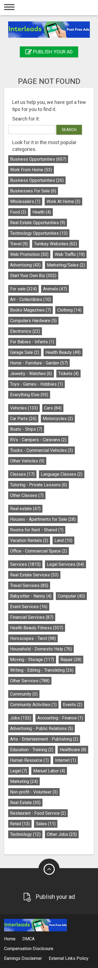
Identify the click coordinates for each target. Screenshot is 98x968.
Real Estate (25, 802)
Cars (53, 408)
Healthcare (73, 749)
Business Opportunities (38, 159)
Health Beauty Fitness (36, 627)
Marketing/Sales (66, 265)
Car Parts (23, 418)
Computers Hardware (33, 320)
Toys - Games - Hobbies (36, 384)
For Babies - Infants (32, 341)
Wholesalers (25, 201)
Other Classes (27, 495)
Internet (65, 760)
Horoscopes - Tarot (33, 638)
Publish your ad (52, 52)
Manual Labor (49, 770)
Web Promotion (29, 254)
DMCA (28, 938)
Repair (70, 659)
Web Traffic (70, 254)
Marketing (24, 781)
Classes (22, 474)
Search (69, 130)
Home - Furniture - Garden (39, 363)
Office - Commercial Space (38, 551)
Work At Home (63, 201)
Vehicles (24, 408)
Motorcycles (58, 418)
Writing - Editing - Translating (42, 670)
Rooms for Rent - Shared (36, 529)
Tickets (68, 373)
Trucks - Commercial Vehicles (41, 450)
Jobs (20, 718)
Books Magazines (30, 310)
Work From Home (31, 169)
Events (72, 704)
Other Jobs (62, 834)
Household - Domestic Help (41, 649)
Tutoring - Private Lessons (38, 484)
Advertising (25, 265)
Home (10, 938)
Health (41, 212)
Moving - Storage (32, 659)
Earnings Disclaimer (23, 958)
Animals (55, 288)
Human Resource (29, 760)
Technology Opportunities (39, 233)
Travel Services (29, 585)
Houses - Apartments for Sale (43, 519)
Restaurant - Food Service (38, 813)
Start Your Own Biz (33, 275)
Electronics (25, 331)
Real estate (25, 508)
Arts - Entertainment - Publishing (44, 739)
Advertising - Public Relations (41, 728)
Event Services (28, 606)
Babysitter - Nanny (30, 596)
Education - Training (31, 749)
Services (25, 564)
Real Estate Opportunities (37, 222)
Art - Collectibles (30, 299)
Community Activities (33, 704)
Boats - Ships (26, 429)
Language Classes (61, 474)
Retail (20, 823)
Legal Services (65, 564)
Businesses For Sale (33, 190)
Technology (25, 834)
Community (24, 694)
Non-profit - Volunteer (34, 792)
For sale (23, 288)
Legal (18, 770)
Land (63, 540)
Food (18, 212)
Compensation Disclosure (28, 948)
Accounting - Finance (60, 718)
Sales (46, 823)
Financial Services (31, 617)
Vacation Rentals (29, 540)
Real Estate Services (34, 574)
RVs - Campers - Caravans (38, 439)
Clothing (69, 310)
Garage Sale (24, 352)
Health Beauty (63, 352)
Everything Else (29, 394)
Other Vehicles (27, 461)
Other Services (30, 680)
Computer (71, 596)
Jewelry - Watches (31, 373)
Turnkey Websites (55, 243)
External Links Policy (68, 958)
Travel (19, 243)
